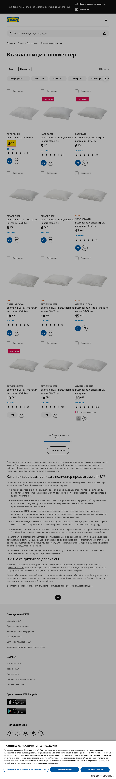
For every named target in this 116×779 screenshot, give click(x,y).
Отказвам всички (64, 770)
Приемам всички (95, 770)
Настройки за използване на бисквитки (25, 770)
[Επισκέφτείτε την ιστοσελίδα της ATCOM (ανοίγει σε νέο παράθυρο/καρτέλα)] (102, 776)
